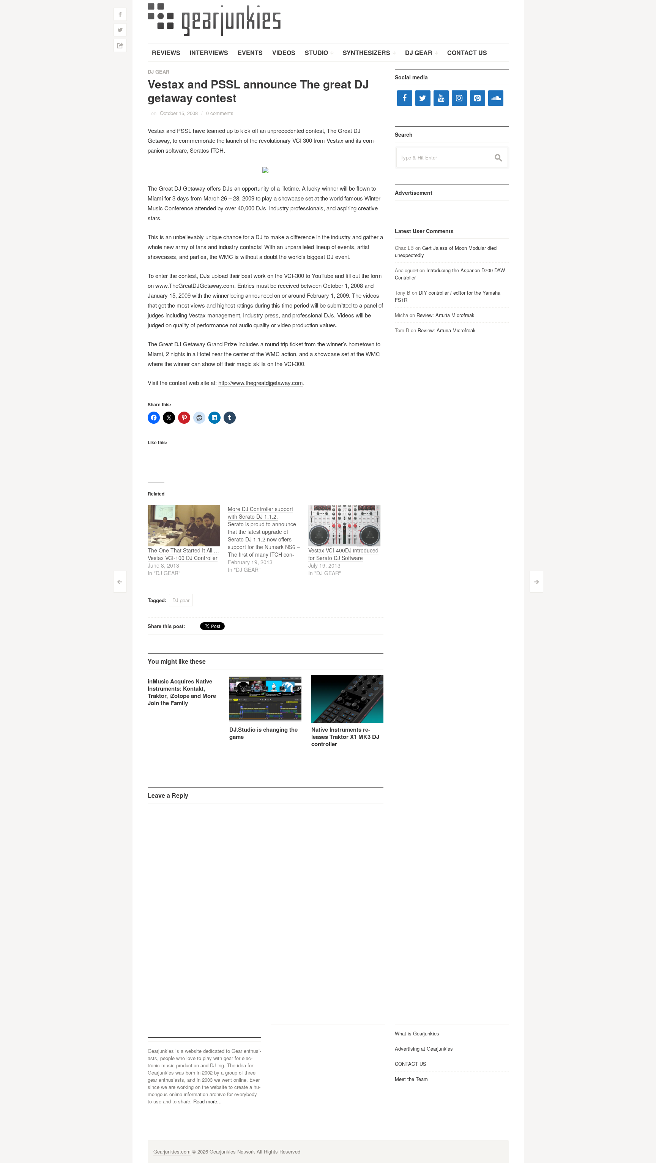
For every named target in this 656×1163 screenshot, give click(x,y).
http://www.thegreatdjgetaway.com (260, 383)
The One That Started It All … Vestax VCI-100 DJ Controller (183, 554)
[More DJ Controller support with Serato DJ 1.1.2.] (268, 539)
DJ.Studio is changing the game (263, 733)
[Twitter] (422, 98)
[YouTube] (441, 98)
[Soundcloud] (495, 98)
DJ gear (180, 600)
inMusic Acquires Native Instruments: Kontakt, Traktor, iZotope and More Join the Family (182, 692)
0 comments (219, 113)
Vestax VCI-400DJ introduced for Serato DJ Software (343, 554)
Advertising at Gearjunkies (424, 1048)
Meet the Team (411, 1079)
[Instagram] (459, 98)
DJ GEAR (158, 71)
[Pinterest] (477, 98)
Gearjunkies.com (172, 1151)
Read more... (207, 1101)
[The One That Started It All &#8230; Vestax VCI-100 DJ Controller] (184, 525)
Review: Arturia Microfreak (445, 315)
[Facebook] (404, 98)
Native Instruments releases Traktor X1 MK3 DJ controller (345, 736)
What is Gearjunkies (417, 1033)
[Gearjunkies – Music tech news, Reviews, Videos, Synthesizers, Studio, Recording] (214, 19)
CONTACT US (410, 1063)
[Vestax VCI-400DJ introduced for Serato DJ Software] (344, 525)
